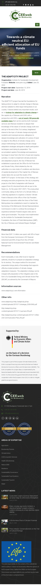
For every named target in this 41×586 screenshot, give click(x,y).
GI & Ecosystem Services (9, 457)
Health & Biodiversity (7, 461)
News (17, 55)
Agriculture (4, 445)
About (4, 53)
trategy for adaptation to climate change (21, 112)
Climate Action (6, 453)
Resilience (4, 468)
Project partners (16, 53)
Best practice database (23, 58)
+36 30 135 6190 (10, 5)
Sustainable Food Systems (9, 476)
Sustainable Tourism (8, 480)
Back (36, 72)
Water (3, 484)
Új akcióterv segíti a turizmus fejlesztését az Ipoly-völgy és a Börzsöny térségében (23, 497)
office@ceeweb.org (11, 2)
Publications (26, 55)
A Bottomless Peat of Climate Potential (23, 520)
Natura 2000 (5, 464)
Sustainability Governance (9, 472)
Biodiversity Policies (7, 449)
